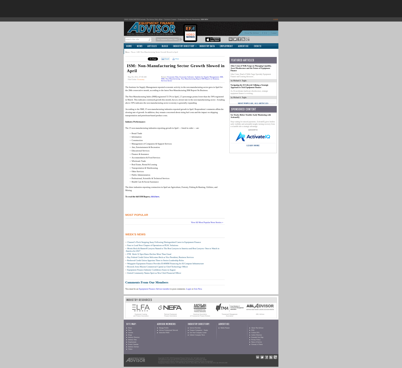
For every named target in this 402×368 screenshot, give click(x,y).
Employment (226, 46)
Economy (140, 79)
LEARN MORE (253, 145)
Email (167, 59)
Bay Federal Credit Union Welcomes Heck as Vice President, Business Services (160, 257)
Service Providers (195, 328)
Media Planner (225, 328)
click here (155, 196)
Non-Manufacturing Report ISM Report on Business (200, 79)
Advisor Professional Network (168, 330)
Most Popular (245, 103)
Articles (152, 46)
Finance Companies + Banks (199, 330)
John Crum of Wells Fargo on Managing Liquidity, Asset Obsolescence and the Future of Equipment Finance (251, 68)
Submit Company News (197, 335)
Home (129, 46)
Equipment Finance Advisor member (154, 289)
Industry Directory (183, 46)
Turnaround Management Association (229, 315)
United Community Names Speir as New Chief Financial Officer (154, 273)
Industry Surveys (133, 347)
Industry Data (207, 46)
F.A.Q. (265, 33)
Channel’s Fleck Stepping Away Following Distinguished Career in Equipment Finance (164, 242)
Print (177, 59)
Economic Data (173, 77)
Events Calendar (133, 344)
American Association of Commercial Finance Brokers (200, 315)
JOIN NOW (204, 19)
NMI (163, 79)
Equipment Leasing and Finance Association (141, 315)
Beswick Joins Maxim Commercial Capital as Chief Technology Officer (157, 267)
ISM (221, 77)
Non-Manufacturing (173, 79)
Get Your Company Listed (198, 332)
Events (257, 46)
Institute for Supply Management (207, 77)
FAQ (252, 330)
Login (188, 289)
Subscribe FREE (164, 332)
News (139, 46)
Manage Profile (163, 328)
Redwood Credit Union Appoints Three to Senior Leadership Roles (155, 260)
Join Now (198, 289)
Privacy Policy (256, 339)
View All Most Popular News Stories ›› (207, 222)
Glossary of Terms (257, 344)
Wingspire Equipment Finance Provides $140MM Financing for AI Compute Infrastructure (165, 263)
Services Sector (166, 81)
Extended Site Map (257, 337)
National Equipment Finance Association (170, 315)
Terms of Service (256, 342)
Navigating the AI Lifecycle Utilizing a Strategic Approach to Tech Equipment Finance (249, 86)
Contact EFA (255, 332)
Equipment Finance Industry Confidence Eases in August (151, 270)
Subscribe (132, 51)
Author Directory (256, 335)
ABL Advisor (260, 314)
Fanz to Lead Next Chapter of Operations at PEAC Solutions (152, 245)
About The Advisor (251, 33)
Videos (130, 349)
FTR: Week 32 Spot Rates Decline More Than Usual (149, 254)
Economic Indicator (186, 77)
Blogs (165, 46)
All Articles (261, 103)
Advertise (243, 46)
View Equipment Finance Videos (167, 39)
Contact (274, 33)
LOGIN (275, 19)
